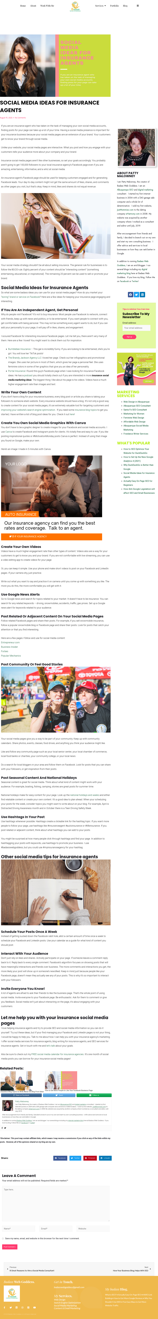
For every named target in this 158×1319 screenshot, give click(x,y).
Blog (125, 5)
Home (23, 5)
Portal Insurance (16, 371)
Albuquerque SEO (66, 1104)
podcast (28, 375)
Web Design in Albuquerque (136, 401)
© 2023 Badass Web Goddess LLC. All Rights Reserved (20, 1314)
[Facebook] (2, 1128)
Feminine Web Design (133, 417)
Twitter (32, 1123)
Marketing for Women (133, 413)
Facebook (24, 1123)
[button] (137, 5)
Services (99, 5)
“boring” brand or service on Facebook (20, 297)
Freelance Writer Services (135, 433)
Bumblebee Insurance (19, 349)
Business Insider (9, 647)
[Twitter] (5, 1128)
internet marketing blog (76, 1120)
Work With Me (47, 5)
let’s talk (50, 1045)
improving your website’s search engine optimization (28, 410)
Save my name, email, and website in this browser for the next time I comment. (42, 1238)
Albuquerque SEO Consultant (137, 405)
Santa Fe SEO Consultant (135, 409)
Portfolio (114, 5)
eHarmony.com (34, 1109)
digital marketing (80, 1104)
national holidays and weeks (84, 795)
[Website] (93, 1229)
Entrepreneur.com (10, 642)
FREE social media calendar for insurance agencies (57, 1054)
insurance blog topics (85, 410)
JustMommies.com (99, 1107)
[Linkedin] (142, 294)
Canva (8, 431)
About (33, 5)
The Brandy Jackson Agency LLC (24, 357)
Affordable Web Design (134, 421)
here (72, 414)
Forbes (4, 651)
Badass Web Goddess (24, 1120)
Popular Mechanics (11, 655)
